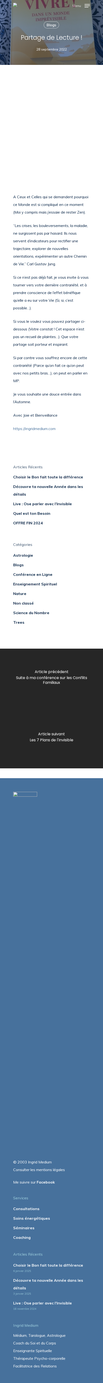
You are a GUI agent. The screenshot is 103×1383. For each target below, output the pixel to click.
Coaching (22, 1237)
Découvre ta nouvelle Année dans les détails (48, 490)
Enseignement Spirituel (35, 584)
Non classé (23, 603)
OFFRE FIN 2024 (28, 523)
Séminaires (23, 1227)
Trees (18, 622)
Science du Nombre (31, 612)
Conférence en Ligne (32, 574)
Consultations (26, 1208)
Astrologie (23, 555)
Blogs (51, 25)
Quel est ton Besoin (31, 513)
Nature (19, 593)
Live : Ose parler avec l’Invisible (42, 503)
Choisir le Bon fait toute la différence (48, 477)
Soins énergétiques (31, 1218)
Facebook (46, 1182)
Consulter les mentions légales (39, 1169)
